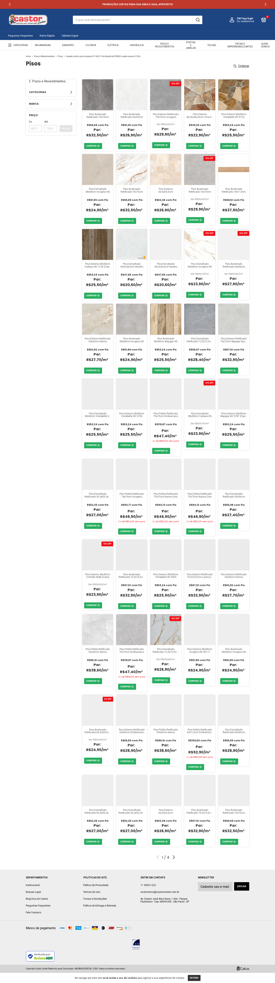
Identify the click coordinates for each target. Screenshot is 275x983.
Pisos (60, 56)
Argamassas (43, 45)
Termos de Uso (91, 892)
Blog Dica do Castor (37, 898)
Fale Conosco (33, 912)
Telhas (211, 45)
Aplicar (66, 128)
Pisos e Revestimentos (164, 45)
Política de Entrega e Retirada (99, 905)
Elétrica (113, 45)
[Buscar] (197, 20)
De (30, 121)
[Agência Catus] (243, 968)
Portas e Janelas (191, 45)
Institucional (33, 885)
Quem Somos (265, 45)
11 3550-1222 (148, 885)
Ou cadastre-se (245, 21)
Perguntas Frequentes (20, 35)
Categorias (20, 45)
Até (46, 121)
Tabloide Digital (69, 35)
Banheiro (68, 45)
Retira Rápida (47, 35)
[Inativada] (136, 944)
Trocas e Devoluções (95, 898)
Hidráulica (137, 45)
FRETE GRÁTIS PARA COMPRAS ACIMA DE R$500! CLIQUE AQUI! (137, 4)
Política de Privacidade (96, 885)
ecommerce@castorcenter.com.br (160, 892)
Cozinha (91, 45)
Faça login (247, 18)
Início (28, 56)
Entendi (194, 978)
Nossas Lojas (33, 892)
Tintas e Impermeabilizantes (240, 45)
